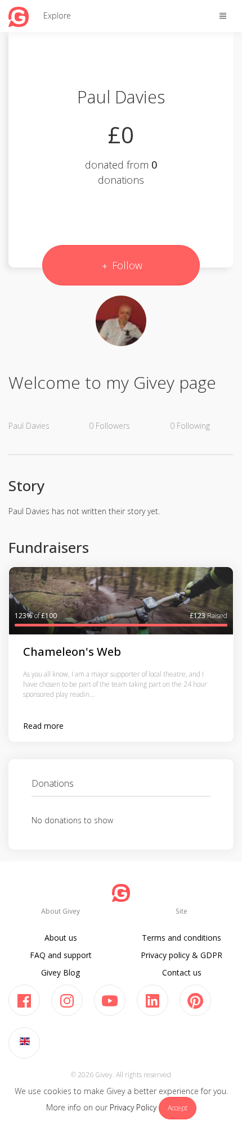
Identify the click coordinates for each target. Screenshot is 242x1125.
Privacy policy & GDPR (181, 955)
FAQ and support (61, 955)
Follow (125, 265)
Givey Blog (60, 972)
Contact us (181, 972)
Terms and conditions (181, 937)
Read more (43, 725)
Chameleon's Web (72, 651)
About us (60, 937)
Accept (177, 1108)
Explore (57, 15)
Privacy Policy (133, 1107)
